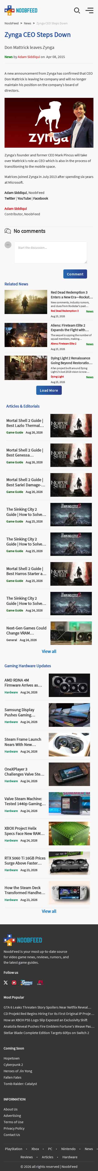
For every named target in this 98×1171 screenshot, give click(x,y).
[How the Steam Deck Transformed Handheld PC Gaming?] (69, 903)
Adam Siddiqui (29, 56)
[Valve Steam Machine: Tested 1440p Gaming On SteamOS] (69, 814)
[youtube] (14, 982)
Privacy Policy (14, 1128)
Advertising (12, 1115)
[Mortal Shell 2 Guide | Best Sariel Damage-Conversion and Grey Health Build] (71, 495)
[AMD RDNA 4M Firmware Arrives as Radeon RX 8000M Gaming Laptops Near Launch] (69, 695)
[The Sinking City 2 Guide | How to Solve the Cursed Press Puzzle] (71, 614)
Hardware (69, 1157)
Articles (47, 1157)
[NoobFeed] (21, 10)
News (27, 23)
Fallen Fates (12, 1077)
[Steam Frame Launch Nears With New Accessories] (69, 755)
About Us (11, 1109)
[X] (6, 983)
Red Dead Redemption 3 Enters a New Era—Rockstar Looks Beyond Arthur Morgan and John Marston (72, 299)
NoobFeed (12, 23)
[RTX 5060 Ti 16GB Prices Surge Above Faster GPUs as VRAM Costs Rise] (69, 873)
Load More (49, 390)
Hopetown (12, 1058)
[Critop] (40, 982)
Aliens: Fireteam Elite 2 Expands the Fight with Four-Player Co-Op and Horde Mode (68, 332)
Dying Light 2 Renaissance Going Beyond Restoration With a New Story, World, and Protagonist (71, 365)
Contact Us (12, 1134)
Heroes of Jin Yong (18, 1071)
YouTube (24, 198)
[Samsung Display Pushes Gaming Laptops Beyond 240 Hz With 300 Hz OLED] (69, 725)
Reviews (27, 1157)
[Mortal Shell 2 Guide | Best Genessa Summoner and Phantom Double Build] (71, 465)
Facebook (40, 198)
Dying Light (57, 376)
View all (49, 651)
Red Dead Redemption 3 (65, 310)
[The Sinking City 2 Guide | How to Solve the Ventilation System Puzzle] (71, 525)
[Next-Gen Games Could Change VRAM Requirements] (71, 643)
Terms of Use (13, 1122)
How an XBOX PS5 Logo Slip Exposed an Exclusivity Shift (46, 1020)
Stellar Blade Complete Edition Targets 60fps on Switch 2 (46, 1032)
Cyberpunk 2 (13, 1064)
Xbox (35, 1148)
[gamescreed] (27, 982)
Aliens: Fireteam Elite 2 (63, 343)
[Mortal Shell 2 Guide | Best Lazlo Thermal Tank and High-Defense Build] (71, 436)
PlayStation (13, 1148)
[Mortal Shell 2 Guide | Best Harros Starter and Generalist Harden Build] (71, 584)
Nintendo (68, 1148)
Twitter (10, 198)
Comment (75, 274)
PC (50, 1148)
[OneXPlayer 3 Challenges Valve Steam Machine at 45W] (69, 784)
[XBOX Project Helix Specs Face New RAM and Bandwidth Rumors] (69, 844)
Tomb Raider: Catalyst (20, 1083)
